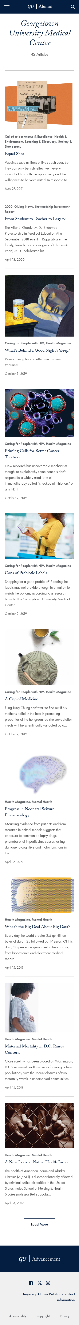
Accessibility (17, 1316)
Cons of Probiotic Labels (26, 573)
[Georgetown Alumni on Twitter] (39, 1283)
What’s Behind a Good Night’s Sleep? (37, 351)
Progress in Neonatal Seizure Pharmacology (29, 812)
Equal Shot (14, 154)
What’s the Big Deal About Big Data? (37, 927)
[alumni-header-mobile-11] (40, 6)
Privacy (65, 1316)
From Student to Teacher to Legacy (35, 219)
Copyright (43, 1316)
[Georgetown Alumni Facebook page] (31, 1283)
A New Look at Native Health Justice (37, 1162)
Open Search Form (72, 7)
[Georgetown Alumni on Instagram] (48, 1283)
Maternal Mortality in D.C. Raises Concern (34, 1050)
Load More (39, 1224)
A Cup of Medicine (21, 699)
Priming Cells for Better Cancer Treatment (32, 454)
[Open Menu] (7, 7)
